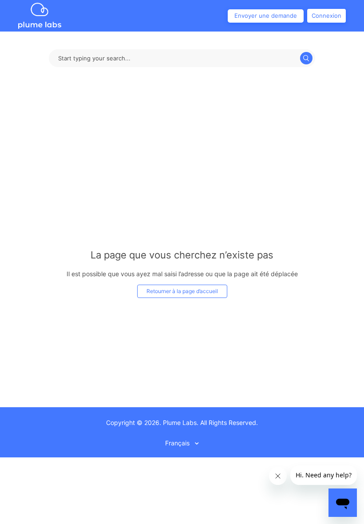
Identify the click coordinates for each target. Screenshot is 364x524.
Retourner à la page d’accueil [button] (182, 291)
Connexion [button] (326, 15)
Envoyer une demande (265, 15)
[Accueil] (39, 15)
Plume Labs (180, 422)
